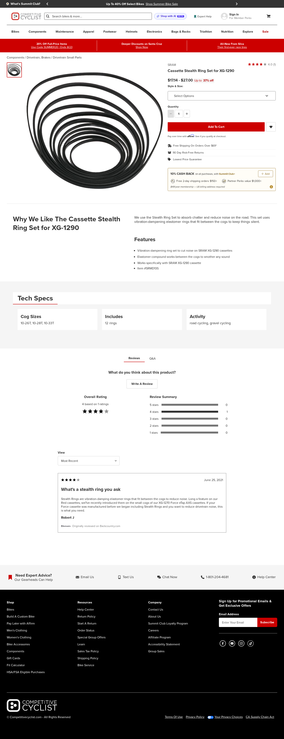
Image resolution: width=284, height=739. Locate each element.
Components (15, 57)
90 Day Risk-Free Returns (188, 152)
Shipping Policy (87, 658)
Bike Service (85, 665)
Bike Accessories (18, 644)
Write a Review (142, 384)
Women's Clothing (19, 637)
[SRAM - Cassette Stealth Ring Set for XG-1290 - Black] (14, 69)
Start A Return (86, 623)
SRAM (172, 65)
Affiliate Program (159, 637)
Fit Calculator (16, 665)
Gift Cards (13, 658)
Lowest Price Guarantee (187, 159)
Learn (81, 644)
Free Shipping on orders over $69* (195, 146)
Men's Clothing (17, 630)
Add (267, 174)
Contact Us (155, 609)
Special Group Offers (91, 637)
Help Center (85, 609)
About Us (154, 616)
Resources (84, 603)
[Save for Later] (271, 127)
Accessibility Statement (164, 644)
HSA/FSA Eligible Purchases (26, 672)
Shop (10, 603)
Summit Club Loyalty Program (168, 623)
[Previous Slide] (47, 4)
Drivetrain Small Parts (67, 57)
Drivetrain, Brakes (38, 57)
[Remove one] (171, 114)
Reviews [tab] (134, 358)
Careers (153, 630)
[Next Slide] (236, 4)
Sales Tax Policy (88, 651)
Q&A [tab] (152, 358)
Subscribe (267, 622)
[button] (170, 16)
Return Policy (86, 616)
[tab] (35, 298)
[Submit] (47, 16)
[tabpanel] (142, 321)
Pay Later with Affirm (21, 623)
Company (155, 603)
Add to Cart (216, 127)
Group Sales (156, 651)
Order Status (85, 630)
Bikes (10, 609)
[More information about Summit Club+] (271, 186)
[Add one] (187, 114)
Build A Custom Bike (21, 616)
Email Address (229, 614)
